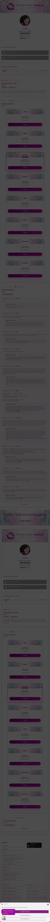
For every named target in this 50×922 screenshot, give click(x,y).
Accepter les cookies (25, 911)
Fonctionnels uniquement (25, 915)
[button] (48, 904)
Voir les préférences (25, 918)
